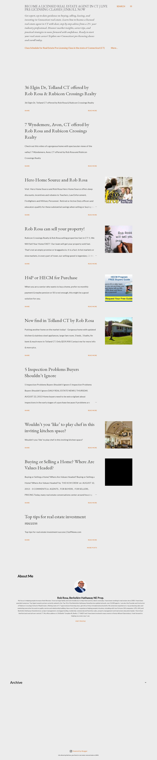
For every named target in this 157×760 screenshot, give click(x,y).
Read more (92, 110)
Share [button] (27, 110)
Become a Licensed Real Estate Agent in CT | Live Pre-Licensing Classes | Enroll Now (66, 7)
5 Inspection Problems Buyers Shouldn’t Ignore (52, 372)
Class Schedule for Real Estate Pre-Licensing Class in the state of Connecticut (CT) (65, 48)
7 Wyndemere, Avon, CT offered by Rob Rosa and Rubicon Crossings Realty (57, 130)
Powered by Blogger (79, 751)
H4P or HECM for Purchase (51, 277)
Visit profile (80, 621)
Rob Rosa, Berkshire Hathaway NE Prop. (80, 597)
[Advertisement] (74, 69)
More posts (92, 548)
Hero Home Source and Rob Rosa (56, 180)
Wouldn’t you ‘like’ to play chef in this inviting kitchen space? (59, 427)
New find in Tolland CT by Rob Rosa (59, 320)
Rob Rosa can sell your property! (55, 229)
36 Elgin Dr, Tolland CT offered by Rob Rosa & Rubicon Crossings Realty (60, 90)
